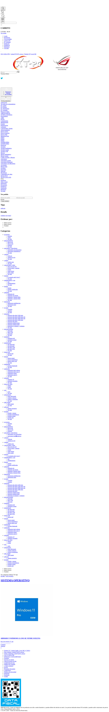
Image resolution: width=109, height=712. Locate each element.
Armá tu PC (7, 40)
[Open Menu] (3, 20)
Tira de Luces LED (6, 177)
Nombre (6, 226)
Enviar (2, 199)
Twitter (6, 676)
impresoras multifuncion (13, 303)
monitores (6, 337)
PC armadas (7, 42)
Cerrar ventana (5, 201)
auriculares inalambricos (13, 251)
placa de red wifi (11, 266)
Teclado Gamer (5, 150)
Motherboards (4, 122)
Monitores (7, 46)
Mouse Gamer (4, 156)
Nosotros (6, 658)
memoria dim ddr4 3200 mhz (15, 315)
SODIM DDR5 (5, 143)
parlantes (6, 378)
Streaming (3, 169)
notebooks (7, 369)
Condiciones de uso (9, 663)
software (3, 208)
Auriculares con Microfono (8, 163)
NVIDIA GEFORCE (6, 114)
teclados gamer (11, 416)
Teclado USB (4, 151)
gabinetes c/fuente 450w (14, 471)
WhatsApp (12, 656)
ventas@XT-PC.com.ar (17, 54)
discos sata (10, 243)
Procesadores (4, 116)
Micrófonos (4, 172)
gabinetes (6, 292)
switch (9, 269)
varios (9, 237)
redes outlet (10, 272)
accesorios (7, 234)
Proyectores (4, 185)
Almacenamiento (5, 130)
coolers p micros (11, 398)
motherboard (7, 343)
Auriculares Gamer (6, 160)
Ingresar (8, 93)
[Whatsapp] (2, 76)
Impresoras (4, 183)
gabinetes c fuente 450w (14, 297)
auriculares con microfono (14, 250)
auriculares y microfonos (10, 248)
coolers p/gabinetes (12, 552)
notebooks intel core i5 (13, 372)
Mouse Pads (4, 166)
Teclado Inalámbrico (6, 148)
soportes (9, 236)
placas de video (8, 384)
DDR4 (2, 139)
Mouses (3, 153)
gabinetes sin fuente (12, 295)
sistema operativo (12, 408)
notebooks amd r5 (12, 375)
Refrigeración (4, 125)
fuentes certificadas (12, 289)
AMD (2, 118)
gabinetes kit (10, 294)
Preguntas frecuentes (9, 669)
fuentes (6, 286)
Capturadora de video (6, 174)
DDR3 (2, 137)
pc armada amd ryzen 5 (13, 277)
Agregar (3, 646)
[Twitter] (2, 79)
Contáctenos (7, 670)
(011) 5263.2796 (5, 54)
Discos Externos (5, 133)
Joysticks (3, 168)
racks (8, 391)
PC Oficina (4, 107)
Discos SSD (4, 134)
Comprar (3, 644)
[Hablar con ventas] (2, 2)
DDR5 (2, 140)
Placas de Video (5, 111)
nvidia (9, 387)
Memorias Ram (5, 136)
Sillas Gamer (4, 182)
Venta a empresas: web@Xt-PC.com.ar (14, 653)
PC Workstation (5, 108)
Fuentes (3, 124)
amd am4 (9, 330)
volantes (9, 311)
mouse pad (7, 352)
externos (9, 245)
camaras (6, 254)
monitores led (11, 338)
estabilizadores (11, 283)
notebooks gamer (12, 373)
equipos (6, 275)
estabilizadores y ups (9, 280)
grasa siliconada (11, 396)
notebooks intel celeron (13, 370)
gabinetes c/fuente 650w (14, 473)
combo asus (10, 262)
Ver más (9, 239)
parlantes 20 (10, 379)
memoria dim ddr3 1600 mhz (15, 320)
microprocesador (8, 329)
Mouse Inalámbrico (6, 154)
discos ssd (10, 242)
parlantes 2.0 (10, 537)
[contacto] (3, 17)
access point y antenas (13, 268)
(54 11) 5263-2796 (9, 655)
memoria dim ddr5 (12, 321)
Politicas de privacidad (10, 672)
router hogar (10, 271)
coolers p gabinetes (12, 399)
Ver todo (6, 48)
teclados (6, 411)
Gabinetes (3, 127)
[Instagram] (2, 83)
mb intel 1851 (11, 349)
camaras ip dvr (11, 257)
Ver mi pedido (8, 39)
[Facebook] (2, 81)
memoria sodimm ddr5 (13, 324)
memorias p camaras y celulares (15, 326)
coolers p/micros (11, 550)
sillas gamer (7, 402)
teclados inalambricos (13, 414)
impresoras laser (11, 304)
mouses (6, 356)
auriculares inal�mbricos (14, 436)
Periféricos (7, 45)
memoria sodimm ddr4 (13, 323)
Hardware (6, 43)
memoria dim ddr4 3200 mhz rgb (16, 317)
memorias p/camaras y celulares (15, 495)
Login (5, 36)
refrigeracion (7, 395)
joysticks (9, 309)
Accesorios (4, 165)
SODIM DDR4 (5, 142)
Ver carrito (3, 33)
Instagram (6, 673)
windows (3, 215)
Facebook (6, 675)
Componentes (4, 121)
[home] (3, 6)
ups (8, 282)
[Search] (3, 9)
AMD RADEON (5, 113)
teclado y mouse (11, 413)
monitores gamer (11, 340)
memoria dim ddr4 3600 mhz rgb (16, 318)
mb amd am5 (10, 346)
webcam (9, 256)
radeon (9, 385)
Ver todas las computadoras (8, 104)
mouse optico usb (12, 361)
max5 (9, 215)
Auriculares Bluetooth (7, 162)
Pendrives (3, 180)
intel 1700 (10, 332)
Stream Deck (4, 176)
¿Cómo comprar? (8, 666)
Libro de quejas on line (10, 661)
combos (6, 260)
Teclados (3, 147)
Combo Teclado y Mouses (8, 157)
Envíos (6, 667)
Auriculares (4, 159)
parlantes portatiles (12, 381)
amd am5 (9, 333)
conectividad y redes (9, 265)
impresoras (7, 301)
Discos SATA (4, 131)
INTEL (3, 119)
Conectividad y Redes (7, 128)
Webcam (3, 171)
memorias (6, 314)
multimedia (7, 364)
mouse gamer (11, 358)
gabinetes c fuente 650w (14, 298)
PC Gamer (3, 105)
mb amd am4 (10, 344)
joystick (6, 308)
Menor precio (7, 222)
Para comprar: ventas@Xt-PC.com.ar (14, 652)
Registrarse (7, 37)
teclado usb (10, 417)
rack (5, 390)
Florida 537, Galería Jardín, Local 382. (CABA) (17, 650)
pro (7, 215)
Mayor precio (7, 224)
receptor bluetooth (12, 366)
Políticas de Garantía (9, 664)
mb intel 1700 (11, 347)
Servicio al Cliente (9, 659)
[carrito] (2, 13)
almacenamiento (8, 240)
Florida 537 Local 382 (30, 54)
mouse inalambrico (12, 359)
